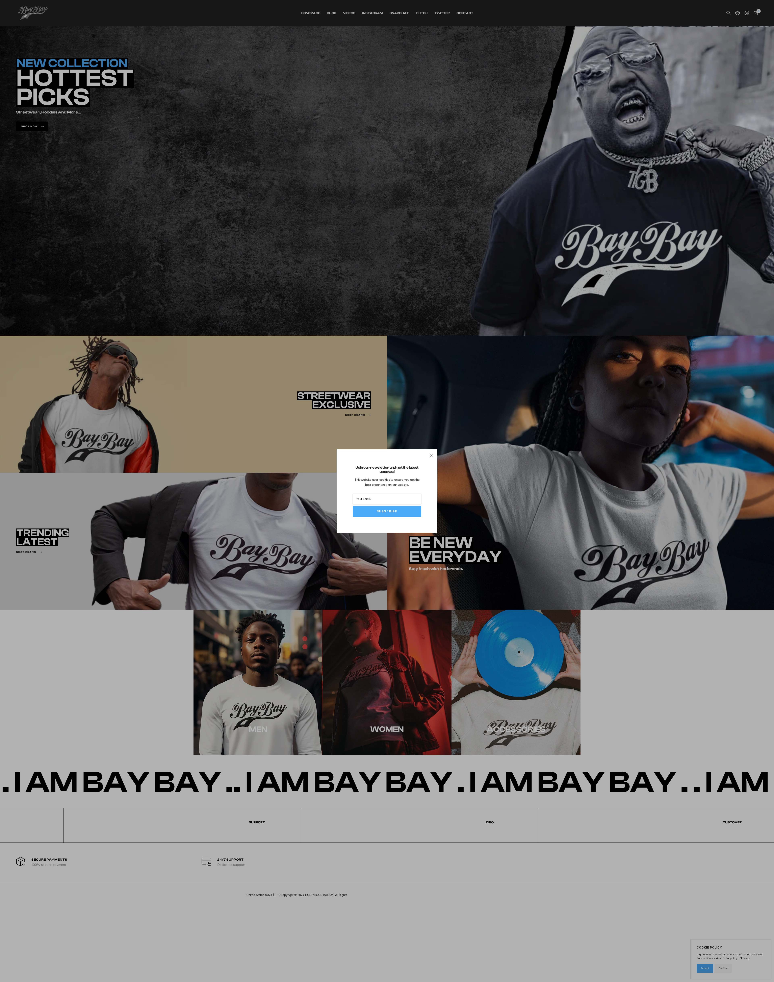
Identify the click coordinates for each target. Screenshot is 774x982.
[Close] (431, 455)
